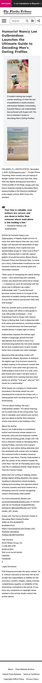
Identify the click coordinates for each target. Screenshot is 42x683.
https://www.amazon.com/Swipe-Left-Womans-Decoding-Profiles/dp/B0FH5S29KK (18, 531)
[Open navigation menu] (4, 21)
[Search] (27, 20)
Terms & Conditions (31, 674)
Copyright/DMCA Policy (14, 679)
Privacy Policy (32, 679)
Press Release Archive (24, 669)
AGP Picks (5, 4)
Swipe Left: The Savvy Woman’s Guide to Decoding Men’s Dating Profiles (20, 188)
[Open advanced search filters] (32, 20)
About (10, 669)
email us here (7, 549)
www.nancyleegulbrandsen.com (15, 502)
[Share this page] (38, 21)
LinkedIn (6, 555)
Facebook (6, 558)
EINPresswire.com (17, 172)
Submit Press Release (11, 674)
